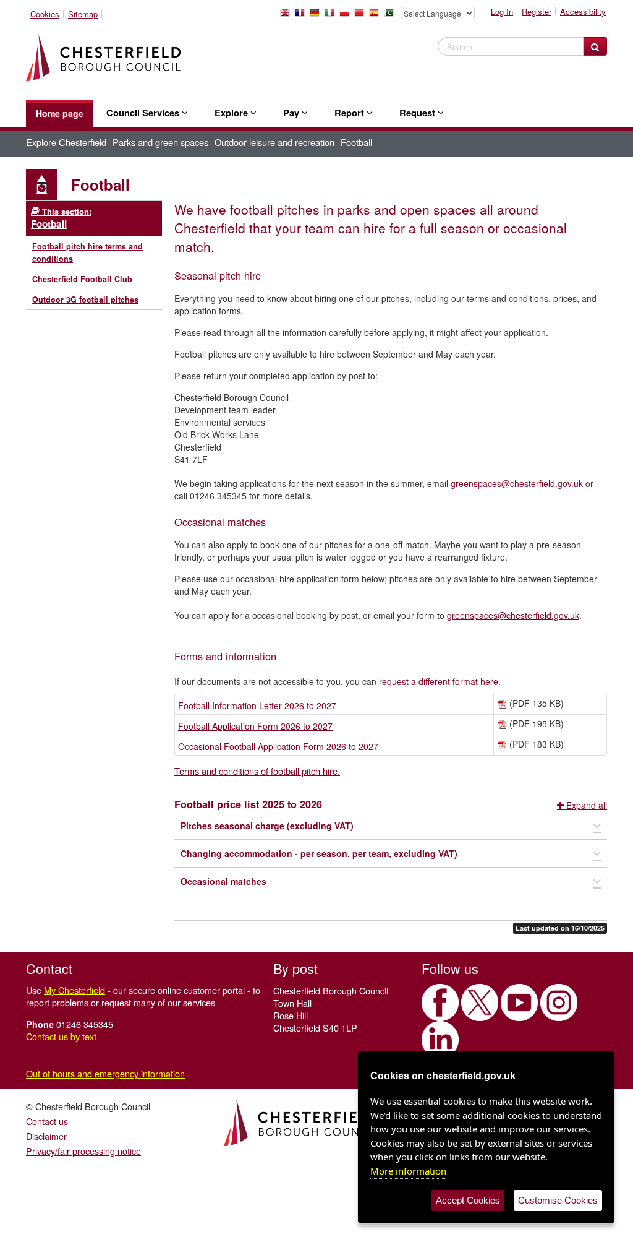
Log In (502, 11)
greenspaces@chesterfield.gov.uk (517, 483)
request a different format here (438, 681)
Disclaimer (46, 1135)
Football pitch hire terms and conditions (87, 252)
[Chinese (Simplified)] (361, 16)
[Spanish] (376, 16)
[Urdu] (391, 16)
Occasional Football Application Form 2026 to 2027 (278, 746)
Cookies (44, 14)
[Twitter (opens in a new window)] (479, 1002)
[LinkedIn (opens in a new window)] (440, 1039)
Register (536, 11)
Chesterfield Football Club (82, 279)
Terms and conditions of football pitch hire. (257, 770)
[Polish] (346, 16)
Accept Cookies (468, 1200)
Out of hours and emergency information (105, 1073)
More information (408, 1171)
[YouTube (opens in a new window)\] (519, 1002)
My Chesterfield (74, 989)
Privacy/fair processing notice (83, 1150)
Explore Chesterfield (66, 142)
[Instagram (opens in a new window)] (558, 1002)
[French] (302, 16)
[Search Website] (595, 46)
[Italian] (332, 16)
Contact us (47, 1121)
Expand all (585, 805)
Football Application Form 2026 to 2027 (255, 726)
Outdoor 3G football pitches (85, 299)
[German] (317, 16)
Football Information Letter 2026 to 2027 (257, 705)
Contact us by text (61, 1036)
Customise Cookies (558, 1200)
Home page (59, 113)
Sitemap (83, 14)
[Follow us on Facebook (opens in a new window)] (440, 1002)
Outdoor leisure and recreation (274, 142)
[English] (287, 16)
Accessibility (583, 11)
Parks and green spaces (160, 142)
